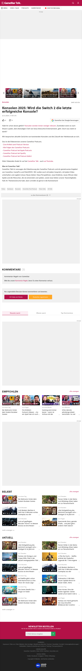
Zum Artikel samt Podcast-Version (16, 144)
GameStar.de (36, 8)
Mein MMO (40, 651)
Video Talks (42, 189)
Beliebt (7, 491)
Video (3, 189)
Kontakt (61, 644)
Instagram (41, 656)
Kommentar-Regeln (21, 281)
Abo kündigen (29, 644)
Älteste (41, 313)
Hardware (10, 189)
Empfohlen (10, 391)
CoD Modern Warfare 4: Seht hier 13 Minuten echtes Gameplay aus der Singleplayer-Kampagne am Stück (28, 514)
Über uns (12, 644)
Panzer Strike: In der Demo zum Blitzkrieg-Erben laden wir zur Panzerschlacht (68, 501)
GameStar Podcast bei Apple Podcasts (17, 150)
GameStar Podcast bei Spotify (14, 153)
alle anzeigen (74, 391)
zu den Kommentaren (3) (39, 195)
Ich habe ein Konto (16, 297)
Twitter (29, 656)
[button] (73, 3)
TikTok (46, 656)
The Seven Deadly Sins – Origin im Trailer (27, 590)
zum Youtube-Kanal (51, 8)
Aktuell (7, 537)
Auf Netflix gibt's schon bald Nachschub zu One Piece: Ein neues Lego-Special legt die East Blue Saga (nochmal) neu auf (27, 582)
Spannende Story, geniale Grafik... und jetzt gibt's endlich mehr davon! (67, 523)
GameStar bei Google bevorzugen (66, 120)
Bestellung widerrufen (40, 644)
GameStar (26, 651)
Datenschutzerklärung (33, 646)
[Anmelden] (53, 634)
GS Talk (50, 189)
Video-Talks (14, 8)
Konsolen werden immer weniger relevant (40, 125)
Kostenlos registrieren (40, 297)
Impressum (6, 644)
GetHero (46, 651)
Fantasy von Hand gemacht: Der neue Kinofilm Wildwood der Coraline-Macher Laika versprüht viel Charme (68, 605)
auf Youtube (48, 161)
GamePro (33, 651)
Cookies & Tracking (45, 646)
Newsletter (55, 644)
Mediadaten (22, 646)
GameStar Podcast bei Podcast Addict (17, 156)
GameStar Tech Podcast (30, 189)
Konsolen (5, 102)
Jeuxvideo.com (54, 651)
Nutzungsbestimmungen (71, 644)
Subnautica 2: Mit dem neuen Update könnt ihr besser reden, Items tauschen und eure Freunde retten (68, 582)
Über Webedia (20, 644)
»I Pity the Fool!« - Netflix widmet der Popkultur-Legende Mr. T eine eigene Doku (67, 559)
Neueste (15, 313)
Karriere (49, 644)
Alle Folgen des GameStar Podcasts (16, 147)
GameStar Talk (33, 161)
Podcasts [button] (25, 8)
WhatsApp (52, 656)
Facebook (34, 656)
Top (67, 313)
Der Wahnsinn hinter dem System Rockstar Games (27, 500)
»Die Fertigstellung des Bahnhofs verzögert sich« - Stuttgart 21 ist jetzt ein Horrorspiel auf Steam (67, 513)
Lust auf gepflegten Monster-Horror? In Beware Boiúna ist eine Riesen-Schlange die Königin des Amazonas (28, 525)
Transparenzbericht (57, 646)
